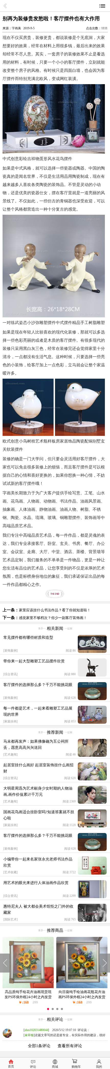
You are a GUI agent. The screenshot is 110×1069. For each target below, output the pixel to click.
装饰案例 (10, 650)
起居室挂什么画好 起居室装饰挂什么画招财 (38, 768)
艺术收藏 (10, 872)
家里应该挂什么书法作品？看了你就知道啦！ (55, 610)
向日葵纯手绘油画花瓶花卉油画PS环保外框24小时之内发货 (81, 994)
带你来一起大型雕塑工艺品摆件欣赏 (34, 661)
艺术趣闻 (10, 754)
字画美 (16, 28)
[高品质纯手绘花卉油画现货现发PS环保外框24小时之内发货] (28, 987)
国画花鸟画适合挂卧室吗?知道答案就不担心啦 (38, 815)
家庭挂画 (10, 721)
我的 (99, 1066)
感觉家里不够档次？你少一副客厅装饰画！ (53, 618)
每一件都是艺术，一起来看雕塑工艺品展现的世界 (37, 711)
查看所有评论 (70, 1046)
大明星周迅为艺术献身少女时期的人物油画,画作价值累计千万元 (37, 791)
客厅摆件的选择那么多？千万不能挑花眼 (37, 685)
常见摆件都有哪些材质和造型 (28, 637)
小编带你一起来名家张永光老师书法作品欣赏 (37, 862)
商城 (55, 1066)
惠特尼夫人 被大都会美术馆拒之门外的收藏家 (38, 909)
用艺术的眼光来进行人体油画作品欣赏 (36, 883)
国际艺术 (10, 919)
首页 (11, 1066)
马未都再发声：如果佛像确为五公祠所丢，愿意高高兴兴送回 (36, 744)
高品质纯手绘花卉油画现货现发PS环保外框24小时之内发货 (28, 994)
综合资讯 (10, 674)
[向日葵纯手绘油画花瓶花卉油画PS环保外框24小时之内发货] (81, 987)
